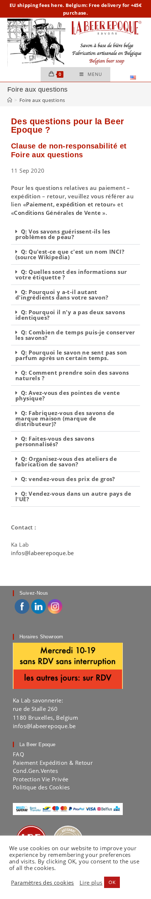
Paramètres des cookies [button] (42, 882)
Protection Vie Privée (40, 779)
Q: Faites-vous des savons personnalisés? (54, 441)
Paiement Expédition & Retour (53, 762)
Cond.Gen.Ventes (35, 770)
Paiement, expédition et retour (69, 204)
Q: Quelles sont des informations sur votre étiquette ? (71, 274)
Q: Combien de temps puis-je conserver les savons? (75, 335)
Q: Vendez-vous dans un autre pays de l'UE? (73, 496)
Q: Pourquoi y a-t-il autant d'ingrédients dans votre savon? (61, 294)
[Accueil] (9, 100)
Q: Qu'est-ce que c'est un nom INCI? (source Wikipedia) (69, 254)
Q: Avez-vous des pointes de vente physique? (67, 395)
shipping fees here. (41, 5)
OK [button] (111, 882)
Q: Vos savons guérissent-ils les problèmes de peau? (62, 234)
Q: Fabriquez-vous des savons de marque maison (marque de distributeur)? (64, 418)
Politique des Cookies (41, 787)
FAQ (18, 754)
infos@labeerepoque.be (42, 553)
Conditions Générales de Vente (57, 212)
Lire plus (91, 882)
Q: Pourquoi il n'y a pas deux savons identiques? (70, 314)
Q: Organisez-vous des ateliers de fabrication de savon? (66, 461)
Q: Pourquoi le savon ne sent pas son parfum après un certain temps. (71, 355)
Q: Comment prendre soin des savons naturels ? (72, 375)
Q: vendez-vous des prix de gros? (68, 478)
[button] (75, 234)
